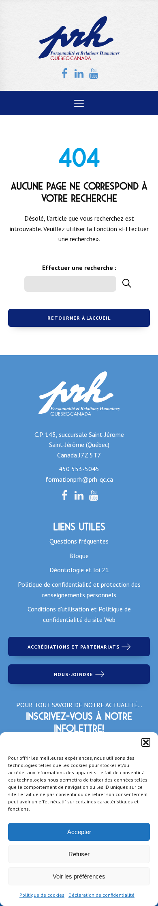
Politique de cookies (41, 895)
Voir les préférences (79, 876)
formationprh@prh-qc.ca (79, 479)
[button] (146, 742)
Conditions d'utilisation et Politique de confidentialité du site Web (79, 614)
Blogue (79, 556)
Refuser (79, 854)
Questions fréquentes (79, 541)
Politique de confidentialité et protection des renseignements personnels (79, 589)
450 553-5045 (79, 469)
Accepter (79, 831)
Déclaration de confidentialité (101, 895)
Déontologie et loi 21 (79, 570)
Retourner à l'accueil (79, 318)
